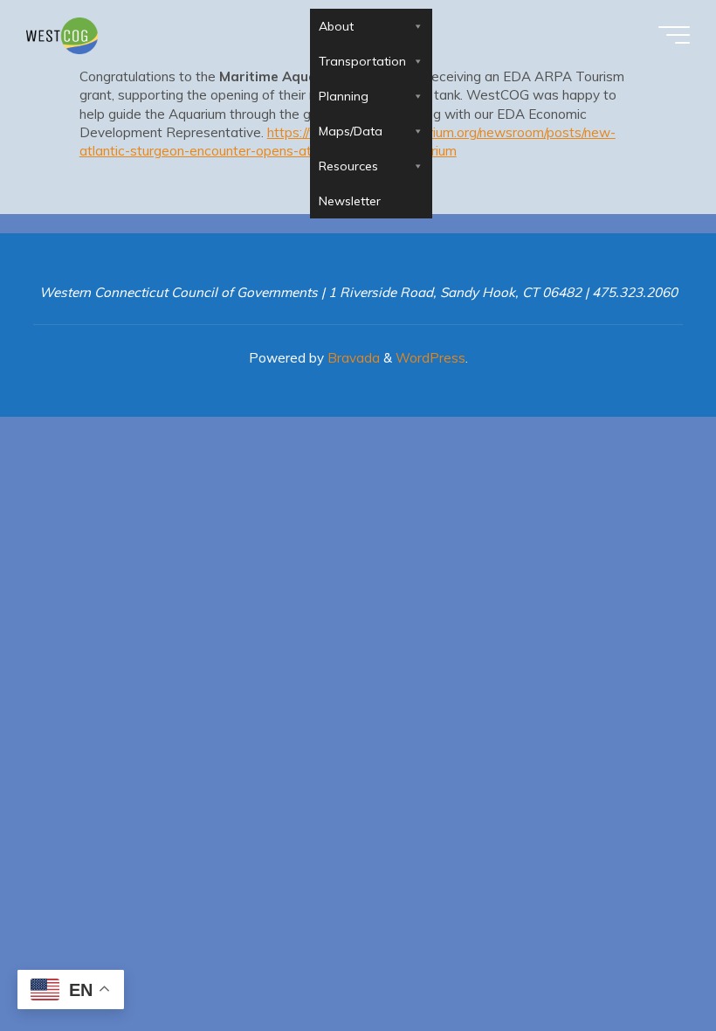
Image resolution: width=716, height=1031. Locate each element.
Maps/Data (350, 131)
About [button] (336, 26)
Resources (348, 166)
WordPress (430, 357)
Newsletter (350, 201)
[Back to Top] (648, 963)
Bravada (352, 357)
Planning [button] (343, 96)
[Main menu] (674, 35)
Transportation (362, 61)
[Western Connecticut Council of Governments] (62, 34)
